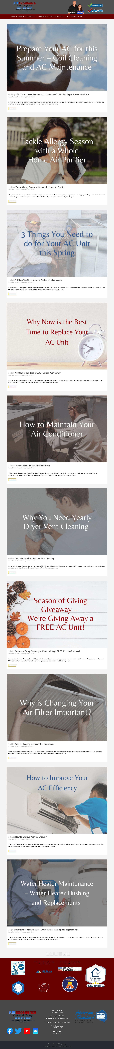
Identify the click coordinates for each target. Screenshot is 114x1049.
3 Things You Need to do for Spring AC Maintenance (39, 280)
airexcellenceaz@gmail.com (59, 1018)
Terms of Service (52, 1044)
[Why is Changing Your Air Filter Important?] (57, 707)
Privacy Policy (62, 1044)
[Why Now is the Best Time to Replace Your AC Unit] (57, 336)
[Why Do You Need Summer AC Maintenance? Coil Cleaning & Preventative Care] (57, 57)
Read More (12, 108)
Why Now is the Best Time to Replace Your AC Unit (38, 373)
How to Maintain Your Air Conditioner (32, 465)
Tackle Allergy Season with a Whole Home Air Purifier (40, 187)
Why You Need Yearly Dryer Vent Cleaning (34, 558)
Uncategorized (25, 97)
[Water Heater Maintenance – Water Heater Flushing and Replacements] (57, 892)
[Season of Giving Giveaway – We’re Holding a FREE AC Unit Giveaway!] (57, 614)
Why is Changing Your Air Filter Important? (34, 744)
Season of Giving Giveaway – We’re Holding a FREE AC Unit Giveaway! (47, 651)
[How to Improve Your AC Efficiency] (57, 800)
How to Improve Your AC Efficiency (31, 837)
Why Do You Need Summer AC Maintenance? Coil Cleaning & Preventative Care (52, 94)
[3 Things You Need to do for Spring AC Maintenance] (57, 243)
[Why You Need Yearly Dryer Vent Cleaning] (57, 521)
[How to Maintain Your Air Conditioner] (57, 429)
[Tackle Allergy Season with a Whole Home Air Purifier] (57, 150)
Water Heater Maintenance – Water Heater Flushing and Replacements (46, 929)
